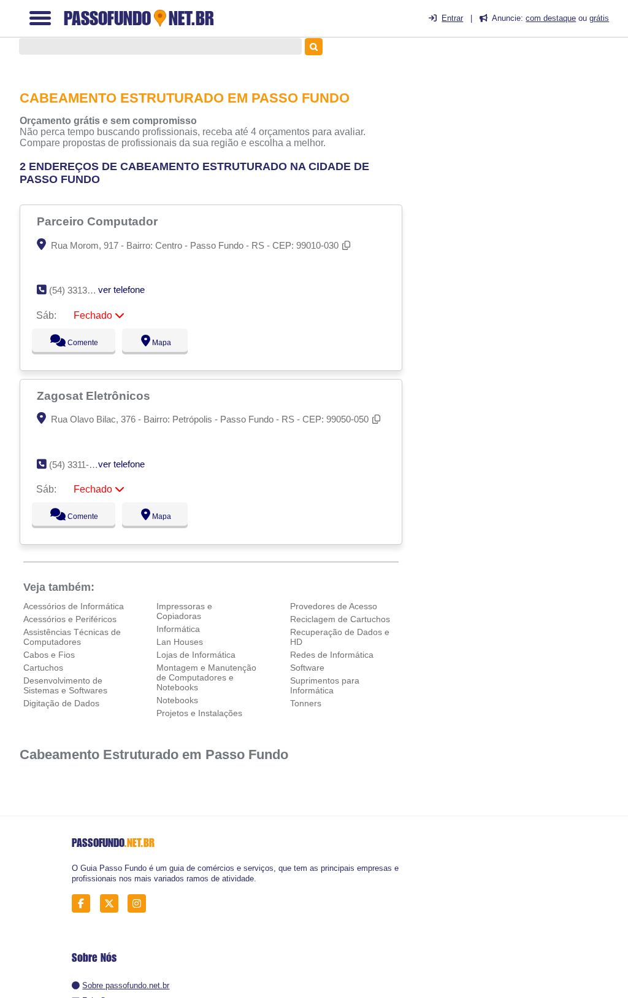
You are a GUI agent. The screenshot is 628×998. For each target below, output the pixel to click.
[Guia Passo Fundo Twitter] (112, 903)
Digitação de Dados (61, 703)
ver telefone (121, 289)
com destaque (551, 18)
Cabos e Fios (49, 655)
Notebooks (177, 700)
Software (307, 667)
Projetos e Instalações (199, 713)
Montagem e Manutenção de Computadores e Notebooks (206, 677)
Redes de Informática (331, 655)
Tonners (305, 703)
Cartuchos (43, 667)
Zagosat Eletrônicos (95, 395)
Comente (74, 342)
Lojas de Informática (196, 655)
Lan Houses (179, 642)
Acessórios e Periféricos (70, 619)
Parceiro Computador (99, 221)
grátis (599, 18)
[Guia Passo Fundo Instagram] (140, 903)
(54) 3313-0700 (79, 290)
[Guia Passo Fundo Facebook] (84, 903)
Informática (178, 629)
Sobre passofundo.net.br (125, 985)
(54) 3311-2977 (79, 464)
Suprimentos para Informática (324, 685)
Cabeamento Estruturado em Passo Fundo (154, 754)
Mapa (158, 342)
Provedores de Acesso (333, 606)
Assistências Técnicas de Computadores (72, 637)
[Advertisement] (526, 142)
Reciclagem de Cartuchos (340, 619)
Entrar (452, 18)
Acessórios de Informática (73, 606)
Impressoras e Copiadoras (184, 611)
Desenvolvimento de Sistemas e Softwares (65, 685)
